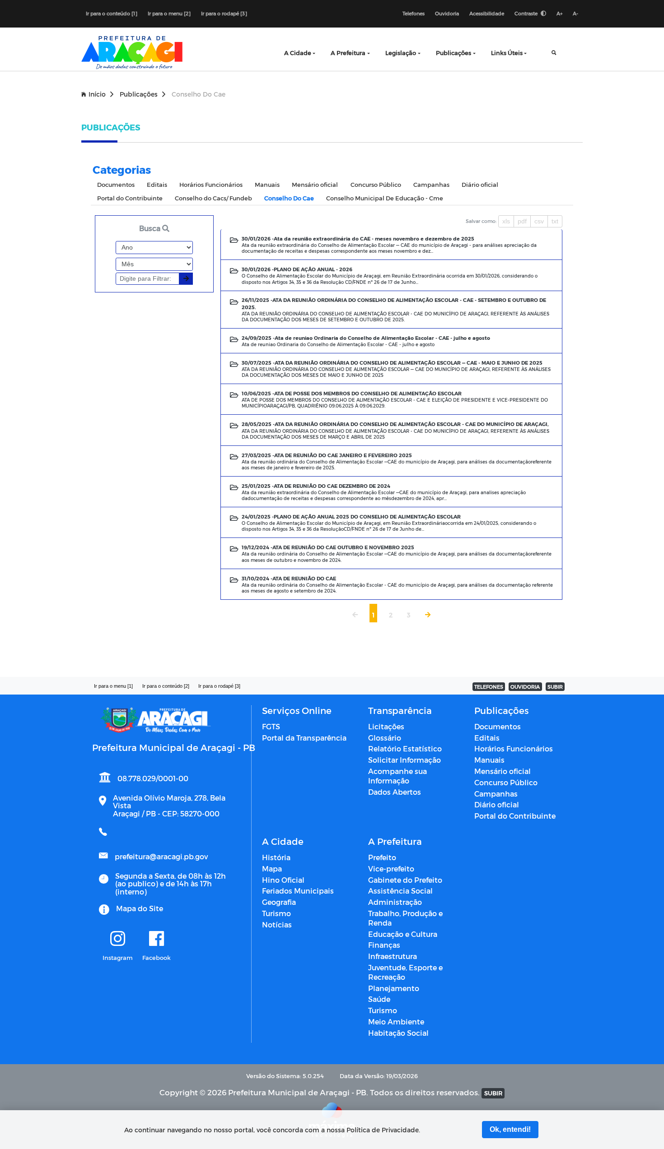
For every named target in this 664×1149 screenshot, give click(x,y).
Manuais (489, 759)
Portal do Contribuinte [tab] (130, 198)
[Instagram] (117, 939)
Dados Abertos (394, 792)
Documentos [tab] (116, 184)
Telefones (413, 13)
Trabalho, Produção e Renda (405, 918)
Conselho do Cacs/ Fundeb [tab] (213, 198)
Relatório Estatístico (405, 748)
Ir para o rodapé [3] (224, 13)
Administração (395, 902)
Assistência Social (400, 890)
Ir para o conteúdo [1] (111, 13)
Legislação (400, 52)
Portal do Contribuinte (515, 815)
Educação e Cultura (402, 934)
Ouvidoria (447, 13)
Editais (487, 737)
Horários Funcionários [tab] (211, 184)
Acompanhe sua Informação (397, 776)
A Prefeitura (348, 52)
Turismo (276, 913)
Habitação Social (398, 1033)
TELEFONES (488, 687)
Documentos (497, 726)
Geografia (279, 902)
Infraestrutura (392, 956)
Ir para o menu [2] (169, 13)
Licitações (386, 726)
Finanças (384, 945)
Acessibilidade (486, 13)
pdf (522, 221)
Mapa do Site (139, 908)
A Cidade (297, 52)
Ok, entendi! (510, 1129)
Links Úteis (507, 52)
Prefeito (382, 857)
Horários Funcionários (513, 748)
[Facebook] (156, 939)
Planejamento (393, 988)
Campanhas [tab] (431, 184)
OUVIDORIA (525, 687)
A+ (559, 13)
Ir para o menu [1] (113, 686)
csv (539, 221)
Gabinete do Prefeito (405, 880)
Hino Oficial (283, 880)
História (276, 857)
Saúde (379, 999)
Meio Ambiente (396, 1021)
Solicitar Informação (404, 759)
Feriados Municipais (298, 890)
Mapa (272, 868)
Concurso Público (506, 782)
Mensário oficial (502, 771)
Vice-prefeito (391, 868)
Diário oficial (496, 804)
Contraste (526, 13)
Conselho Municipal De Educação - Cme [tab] (384, 198)
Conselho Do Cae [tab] (289, 198)
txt (555, 221)
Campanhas (496, 793)
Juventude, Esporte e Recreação (405, 972)
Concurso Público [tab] (376, 184)
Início (97, 94)
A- (575, 13)
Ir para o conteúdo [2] (165, 686)
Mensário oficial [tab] (315, 184)
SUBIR (555, 687)
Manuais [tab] (267, 184)
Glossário (384, 737)
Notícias (277, 924)
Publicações (453, 52)
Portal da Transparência (304, 737)
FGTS (271, 726)
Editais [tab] (157, 184)
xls (506, 221)
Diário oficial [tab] (480, 184)
